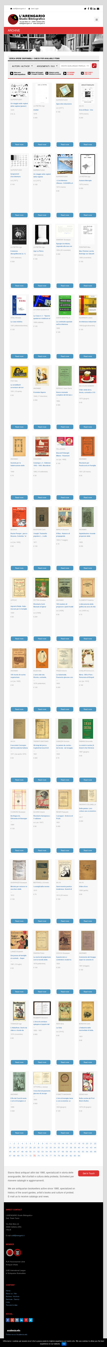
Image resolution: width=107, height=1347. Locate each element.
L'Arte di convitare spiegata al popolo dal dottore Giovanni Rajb (41, 1024)
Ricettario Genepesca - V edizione (41, 817)
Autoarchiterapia (85, 180)
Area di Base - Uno (86, 110)
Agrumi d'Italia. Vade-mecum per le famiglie (19, 607)
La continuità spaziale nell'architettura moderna (64, 324)
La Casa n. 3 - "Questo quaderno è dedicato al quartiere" (41, 318)
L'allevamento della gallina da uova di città (87, 605)
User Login (35, 8)
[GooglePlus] (12, 1320)
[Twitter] (85, 8)
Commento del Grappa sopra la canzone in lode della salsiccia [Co (87, 960)
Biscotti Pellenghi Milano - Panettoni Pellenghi (62, 455)
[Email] (98, 8)
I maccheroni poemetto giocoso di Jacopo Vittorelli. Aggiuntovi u (41, 1093)
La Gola (59, 1027)
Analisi (35, 110)
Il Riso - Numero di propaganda (63, 534)
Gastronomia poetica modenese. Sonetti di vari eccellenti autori (64, 889)
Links (8, 1302)
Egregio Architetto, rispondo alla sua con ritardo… (64, 246)
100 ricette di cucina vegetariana (18, 675)
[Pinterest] (26, 1320)
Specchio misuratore (64, 104)
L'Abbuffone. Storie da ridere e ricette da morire (19, 1030)
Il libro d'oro (83, 886)
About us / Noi (11, 1293)
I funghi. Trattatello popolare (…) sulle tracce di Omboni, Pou (41, 536)
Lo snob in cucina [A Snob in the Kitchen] (86, 746)
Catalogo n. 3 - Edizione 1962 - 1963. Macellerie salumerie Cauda (42, 465)
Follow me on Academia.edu (16, 1334)
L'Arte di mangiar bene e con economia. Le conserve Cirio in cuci (64, 1101)
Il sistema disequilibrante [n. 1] (18, 252)
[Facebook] (88, 8)
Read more (19, 144)
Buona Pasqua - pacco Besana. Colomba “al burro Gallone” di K (19, 536)
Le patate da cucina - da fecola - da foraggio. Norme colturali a (64, 748)
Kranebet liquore (39, 392)
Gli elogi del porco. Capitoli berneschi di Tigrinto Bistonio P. (41, 748)
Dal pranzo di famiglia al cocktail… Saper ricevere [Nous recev (18, 958)
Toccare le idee (11, 1305)
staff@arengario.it (18, 1235)
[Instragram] (91, 8)
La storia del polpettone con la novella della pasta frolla (42, 960)
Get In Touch (89, 1173)
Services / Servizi (12, 1299)
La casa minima (16, 321)
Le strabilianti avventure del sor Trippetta (17, 387)
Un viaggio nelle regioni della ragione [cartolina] (42, 177)
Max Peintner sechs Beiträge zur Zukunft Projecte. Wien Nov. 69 (87, 254)
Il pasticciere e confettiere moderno (63, 958)
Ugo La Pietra (38, 251)
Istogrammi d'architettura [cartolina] (16, 176)
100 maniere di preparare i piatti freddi (64, 605)
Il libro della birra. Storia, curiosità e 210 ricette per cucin (87, 392)
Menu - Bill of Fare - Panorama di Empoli (86, 675)
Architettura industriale (87, 321)
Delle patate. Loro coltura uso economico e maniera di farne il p (87, 811)
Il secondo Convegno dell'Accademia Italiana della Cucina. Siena (19, 748)
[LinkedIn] (95, 8)
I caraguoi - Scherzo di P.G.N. (64, 817)
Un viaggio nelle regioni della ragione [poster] (19, 104)
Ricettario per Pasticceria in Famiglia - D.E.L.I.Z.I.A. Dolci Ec (87, 465)
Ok (64, 1344)
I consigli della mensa (41, 886)
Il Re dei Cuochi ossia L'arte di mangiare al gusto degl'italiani (18, 1101)
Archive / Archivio (12, 1296)
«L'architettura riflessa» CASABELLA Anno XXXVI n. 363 (64, 183)
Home (8, 1290)
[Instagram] (17, 1320)
